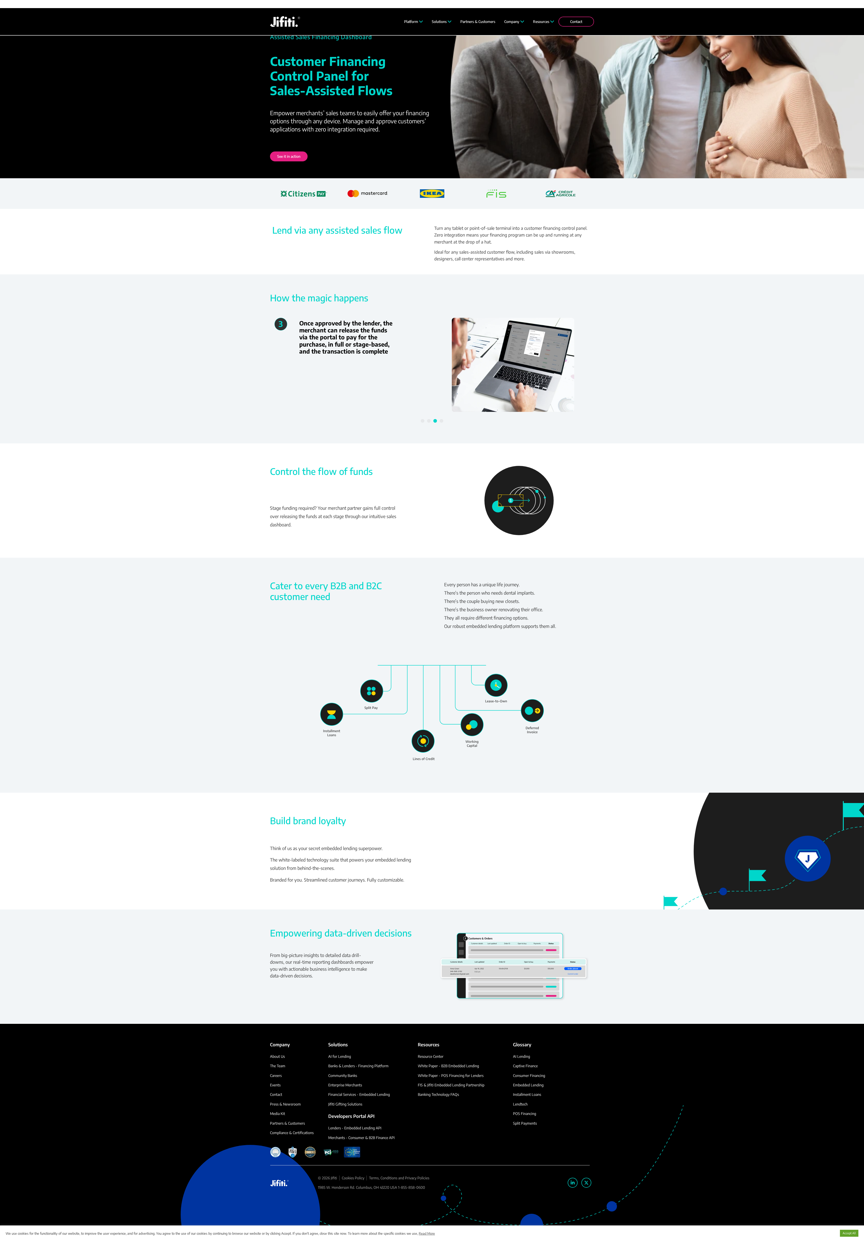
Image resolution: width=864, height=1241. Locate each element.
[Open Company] (522, 21)
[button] (422, 421)
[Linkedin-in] (573, 1183)
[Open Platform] (421, 21)
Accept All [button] (849, 1233)
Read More (427, 1233)
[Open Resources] (552, 21)
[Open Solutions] (449, 21)
